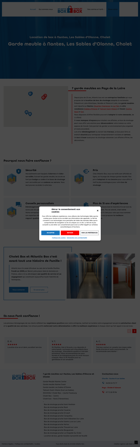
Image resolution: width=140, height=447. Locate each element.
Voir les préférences (89, 233)
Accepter (50, 233)
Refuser (70, 233)
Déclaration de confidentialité (77, 238)
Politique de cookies (59, 238)
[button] (98, 211)
